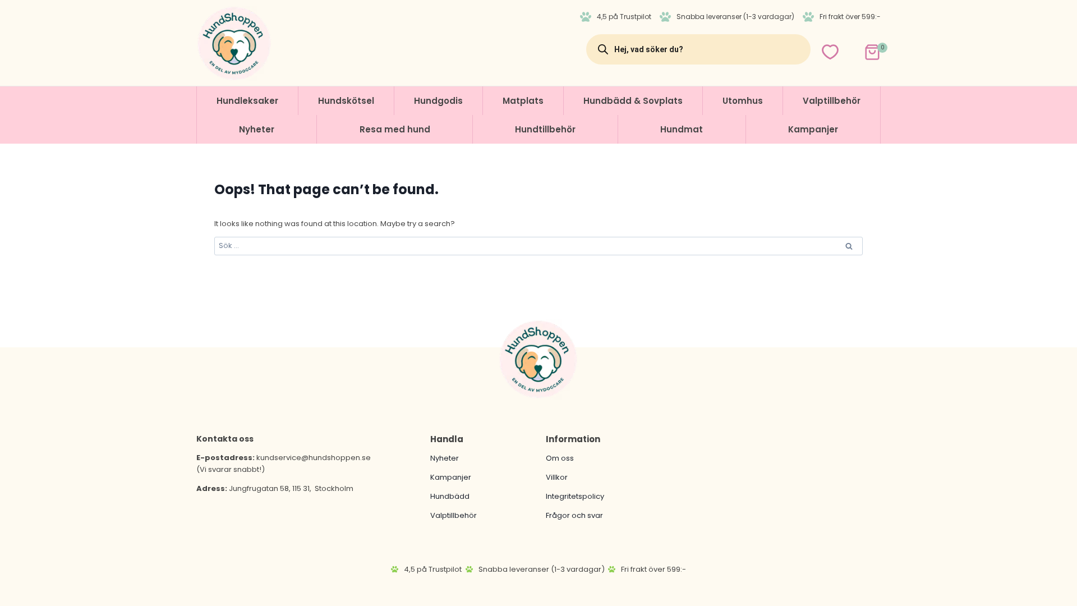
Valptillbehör (831, 101)
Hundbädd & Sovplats (633, 101)
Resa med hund (395, 129)
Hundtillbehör (545, 129)
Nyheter (256, 129)
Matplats (523, 101)
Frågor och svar (574, 515)
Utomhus (742, 101)
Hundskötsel (346, 101)
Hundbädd (450, 496)
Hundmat (681, 129)
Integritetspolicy (575, 496)
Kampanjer (813, 129)
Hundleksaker (247, 101)
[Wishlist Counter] (830, 52)
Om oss (560, 458)
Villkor (557, 477)
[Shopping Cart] (862, 49)
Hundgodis (438, 101)
